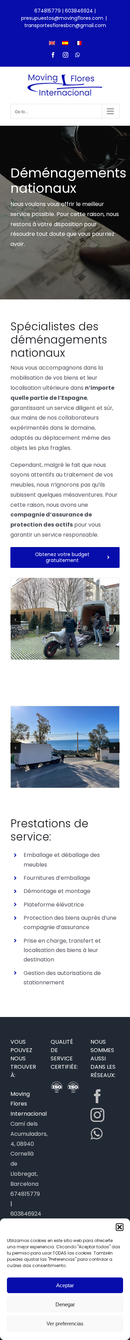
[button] (119, 1227)
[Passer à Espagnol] (65, 43)
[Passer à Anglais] (52, 43)
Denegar (65, 1304)
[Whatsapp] (96, 1134)
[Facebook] (97, 1096)
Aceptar (65, 1285)
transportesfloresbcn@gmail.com (65, 25)
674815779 (47, 10)
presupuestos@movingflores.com (62, 18)
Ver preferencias (65, 1323)
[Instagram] (97, 1115)
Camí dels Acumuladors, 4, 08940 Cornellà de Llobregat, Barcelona (28, 1154)
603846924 (79, 10)
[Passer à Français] (78, 43)
